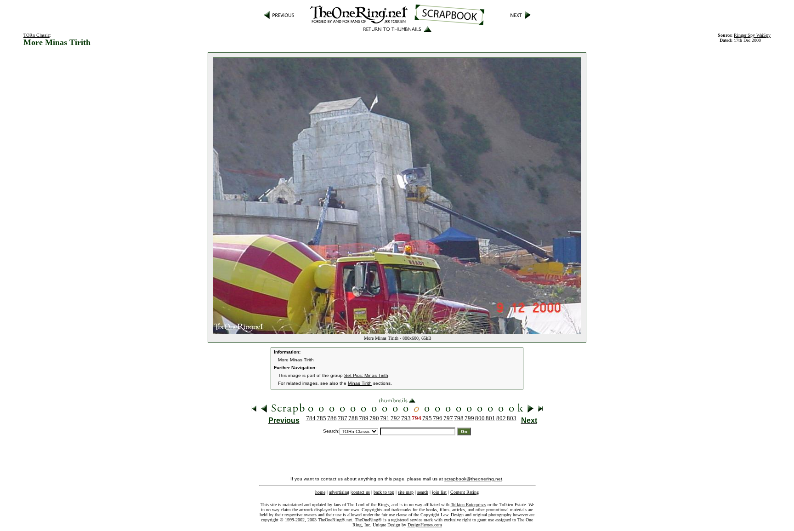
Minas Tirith (360, 383)
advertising (339, 492)
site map (406, 492)
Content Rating (464, 492)
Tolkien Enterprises (468, 504)
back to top (384, 492)
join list (439, 492)
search (422, 492)
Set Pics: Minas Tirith (366, 375)
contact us (361, 492)
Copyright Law (434, 514)
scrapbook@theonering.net (473, 478)
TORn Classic (36, 35)
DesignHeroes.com (425, 524)
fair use (388, 514)
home (320, 492)
